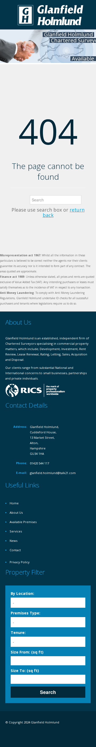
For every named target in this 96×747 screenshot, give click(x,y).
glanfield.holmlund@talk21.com (53, 473)
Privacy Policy (20, 562)
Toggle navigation (10, 15)
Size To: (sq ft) (25, 670)
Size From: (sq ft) (27, 652)
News (13, 541)
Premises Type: (25, 612)
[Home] (50, 14)
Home (14, 503)
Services (16, 531)
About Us (16, 512)
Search (48, 692)
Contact (15, 550)
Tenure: (18, 632)
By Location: (22, 593)
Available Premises (23, 522)
